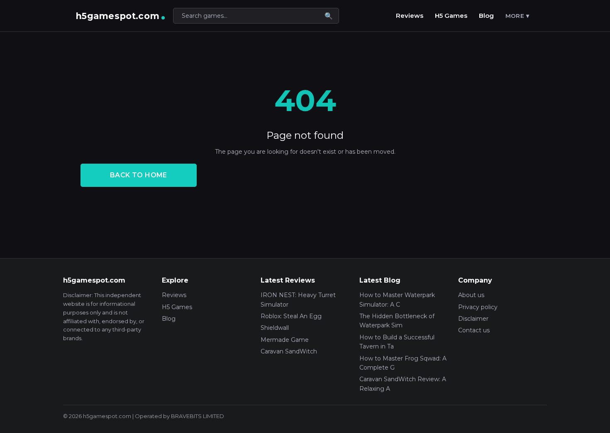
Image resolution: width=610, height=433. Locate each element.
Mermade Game (285, 339)
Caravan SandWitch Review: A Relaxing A (402, 383)
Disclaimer (473, 318)
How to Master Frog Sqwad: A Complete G (403, 363)
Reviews (409, 15)
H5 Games (451, 15)
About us (471, 295)
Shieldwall (275, 327)
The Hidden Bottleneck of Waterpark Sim (396, 320)
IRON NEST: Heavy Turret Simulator (298, 299)
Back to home (138, 175)
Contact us (474, 330)
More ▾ (517, 15)
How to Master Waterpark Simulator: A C (397, 299)
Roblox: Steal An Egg (291, 316)
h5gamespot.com (117, 16)
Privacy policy (478, 307)
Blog (486, 15)
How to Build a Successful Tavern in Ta (396, 342)
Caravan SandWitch (289, 351)
